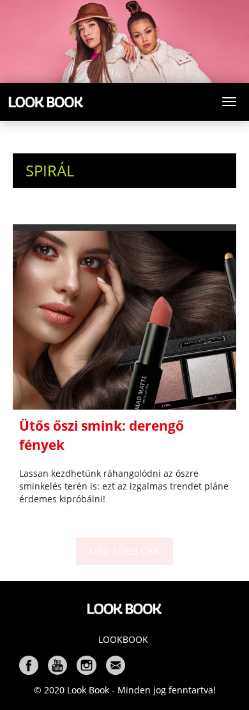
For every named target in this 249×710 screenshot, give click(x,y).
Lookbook (123, 639)
